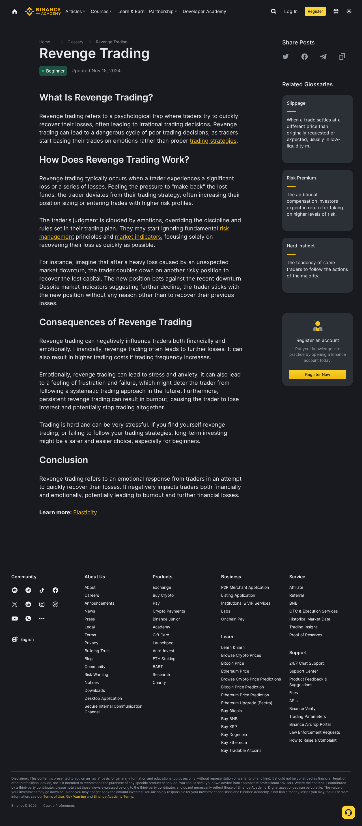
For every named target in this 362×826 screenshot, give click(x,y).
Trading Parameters (307, 716)
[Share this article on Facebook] (304, 56)
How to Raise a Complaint (313, 740)
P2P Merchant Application (245, 587)
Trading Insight (303, 626)
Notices (92, 682)
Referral (296, 595)
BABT (158, 666)
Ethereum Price (235, 671)
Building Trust (97, 650)
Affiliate (296, 587)
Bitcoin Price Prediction (242, 686)
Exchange (162, 587)
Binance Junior (166, 619)
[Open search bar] (272, 11)
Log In (291, 11)
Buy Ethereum (234, 742)
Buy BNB (229, 718)
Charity (159, 682)
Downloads (95, 690)
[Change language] (336, 11)
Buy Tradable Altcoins (241, 750)
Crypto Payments (169, 611)
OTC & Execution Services (313, 611)
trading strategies (213, 140)
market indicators (138, 236)
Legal (90, 626)
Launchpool (163, 642)
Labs (225, 611)
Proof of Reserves (305, 634)
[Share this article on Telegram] (323, 56)
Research (161, 674)
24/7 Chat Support (306, 663)
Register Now (317, 374)
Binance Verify (302, 708)
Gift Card (161, 634)
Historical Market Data (309, 619)
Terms (90, 634)
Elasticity (85, 512)
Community (95, 666)
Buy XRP (229, 726)
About (90, 587)
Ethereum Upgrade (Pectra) (246, 702)
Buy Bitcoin (231, 710)
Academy (161, 626)
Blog (89, 658)
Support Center (303, 671)
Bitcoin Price (232, 663)
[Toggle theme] (349, 11)
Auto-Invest (163, 650)
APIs (293, 700)
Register (315, 11)
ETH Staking (164, 658)
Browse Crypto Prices (241, 655)
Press (90, 619)
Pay (156, 603)
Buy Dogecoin (234, 734)
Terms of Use (53, 796)
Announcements (99, 603)
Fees (293, 692)
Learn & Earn (233, 647)
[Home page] (43, 11)
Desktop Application (103, 698)
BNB (293, 603)
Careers (92, 595)
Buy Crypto (163, 595)
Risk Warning (96, 674)
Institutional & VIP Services (245, 603)
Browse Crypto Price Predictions (251, 679)
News (90, 611)
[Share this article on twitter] (285, 56)
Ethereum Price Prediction (245, 694)
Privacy (91, 642)
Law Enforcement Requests (314, 732)
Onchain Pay (233, 619)
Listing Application (238, 595)
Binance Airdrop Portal (310, 724)
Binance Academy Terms (113, 796)
